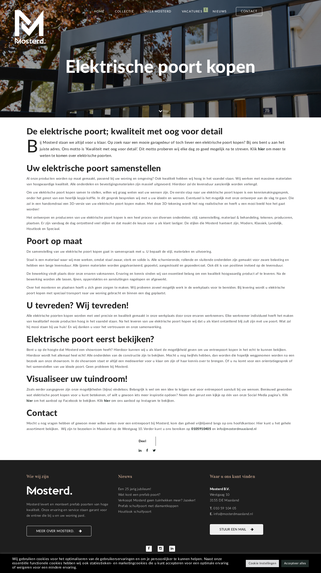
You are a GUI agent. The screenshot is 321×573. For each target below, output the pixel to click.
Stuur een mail (232, 529)
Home (99, 11)
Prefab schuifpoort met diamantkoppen (148, 506)
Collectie (124, 11)
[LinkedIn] (172, 549)
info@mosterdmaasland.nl (237, 429)
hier (30, 401)
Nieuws (220, 11)
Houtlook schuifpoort (134, 511)
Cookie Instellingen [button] (262, 563)
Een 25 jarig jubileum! (134, 489)
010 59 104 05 (224, 508)
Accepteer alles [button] (295, 563)
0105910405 (201, 429)
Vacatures (192, 11)
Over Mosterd (157, 11)
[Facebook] (149, 549)
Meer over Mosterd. (55, 531)
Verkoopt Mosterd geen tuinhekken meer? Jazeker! (157, 500)
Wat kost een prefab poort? (139, 494)
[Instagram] (161, 549)
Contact (249, 11)
